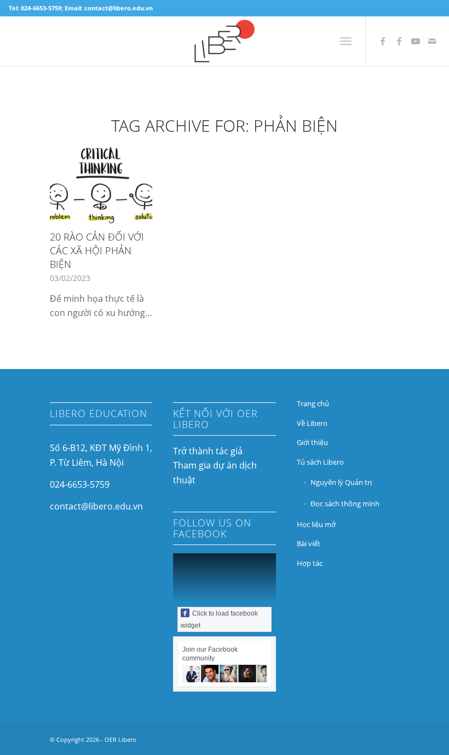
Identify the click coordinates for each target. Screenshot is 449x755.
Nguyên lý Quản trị (341, 482)
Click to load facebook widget (219, 619)
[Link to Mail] (432, 41)
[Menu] (346, 41)
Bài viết (308, 543)
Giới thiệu (312, 442)
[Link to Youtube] (415, 41)
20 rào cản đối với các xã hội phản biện (97, 250)
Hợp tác (310, 563)
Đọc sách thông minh (344, 503)
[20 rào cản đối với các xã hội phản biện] (101, 185)
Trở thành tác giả (208, 451)
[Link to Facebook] (383, 41)
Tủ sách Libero (320, 462)
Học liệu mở (316, 524)
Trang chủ (313, 403)
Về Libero (312, 423)
